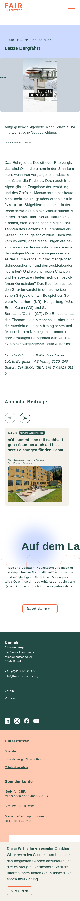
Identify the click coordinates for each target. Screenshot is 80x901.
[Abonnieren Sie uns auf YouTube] (36, 721)
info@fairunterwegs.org (22, 676)
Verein (9, 690)
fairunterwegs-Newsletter (23, 759)
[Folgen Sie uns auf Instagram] (17, 721)
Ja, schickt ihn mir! (40, 608)
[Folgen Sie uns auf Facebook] (26, 721)
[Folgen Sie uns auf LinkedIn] (7, 721)
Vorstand (11, 698)
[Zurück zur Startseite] (13, 7)
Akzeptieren (19, 890)
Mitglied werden (16, 767)
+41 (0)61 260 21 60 (20, 671)
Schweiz (29, 142)
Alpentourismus (13, 142)
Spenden (11, 751)
